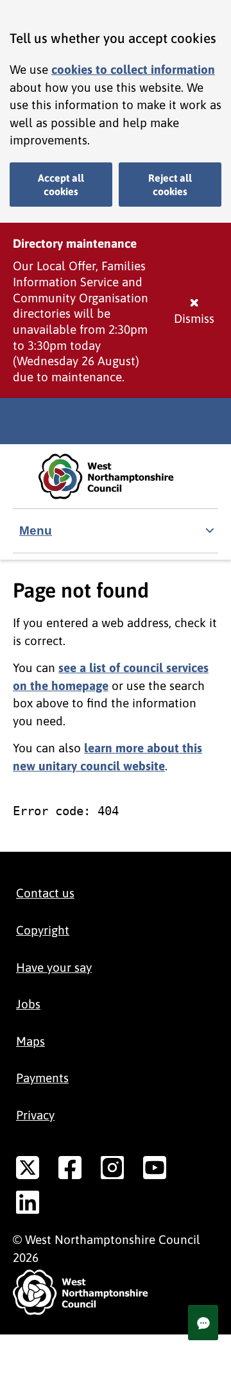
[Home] (115, 477)
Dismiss (194, 318)
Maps (30, 1041)
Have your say (54, 967)
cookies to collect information (133, 69)
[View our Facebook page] (70, 1170)
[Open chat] (203, 1322)
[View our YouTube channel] (154, 1170)
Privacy (35, 1115)
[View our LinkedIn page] (27, 1204)
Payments (42, 1078)
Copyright (42, 930)
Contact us (45, 893)
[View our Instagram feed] (112, 1170)
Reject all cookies (170, 184)
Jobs (28, 1004)
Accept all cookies (61, 184)
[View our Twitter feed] (27, 1170)
